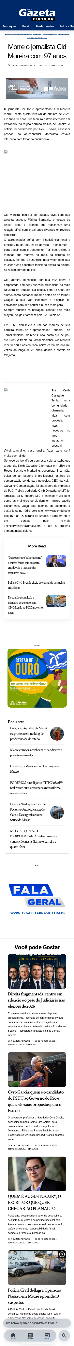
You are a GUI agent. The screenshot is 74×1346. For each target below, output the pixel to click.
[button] (65, 1323)
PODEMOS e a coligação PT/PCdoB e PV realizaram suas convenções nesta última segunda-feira (36, 788)
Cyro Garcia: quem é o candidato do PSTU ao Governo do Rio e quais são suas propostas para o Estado (32, 1323)
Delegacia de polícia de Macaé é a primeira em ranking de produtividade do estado (28, 733)
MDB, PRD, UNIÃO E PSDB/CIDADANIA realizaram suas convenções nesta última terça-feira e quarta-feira (33, 839)
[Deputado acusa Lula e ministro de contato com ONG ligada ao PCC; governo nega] (56, 601)
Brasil (37, 34)
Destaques (50, 34)
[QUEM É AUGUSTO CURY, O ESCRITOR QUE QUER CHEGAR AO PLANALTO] (37, 1174)
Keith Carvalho (37, 38)
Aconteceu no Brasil (18, 34)
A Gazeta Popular (20, 1041)
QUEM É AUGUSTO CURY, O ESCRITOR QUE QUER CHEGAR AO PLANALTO (34, 1202)
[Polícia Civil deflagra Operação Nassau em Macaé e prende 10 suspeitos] (37, 1267)
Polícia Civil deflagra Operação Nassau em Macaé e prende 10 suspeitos (34, 1296)
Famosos (63, 34)
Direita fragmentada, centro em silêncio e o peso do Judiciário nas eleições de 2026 (36, 1000)
